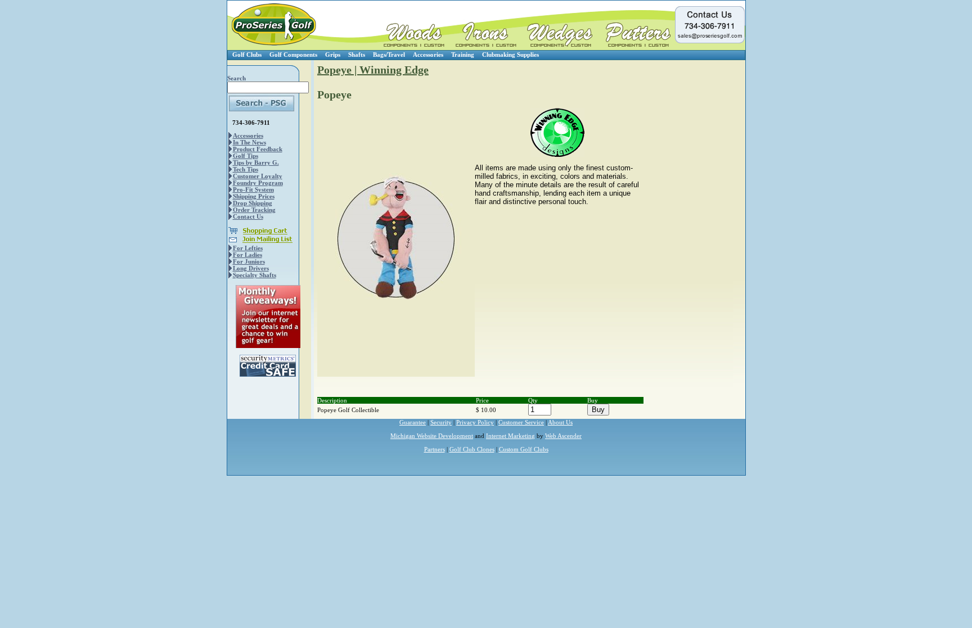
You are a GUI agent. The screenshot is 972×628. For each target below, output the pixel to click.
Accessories (428, 54)
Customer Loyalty (257, 176)
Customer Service (521, 422)
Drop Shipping (252, 203)
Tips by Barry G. (256, 162)
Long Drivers (251, 268)
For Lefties (248, 248)
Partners (434, 449)
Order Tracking (254, 209)
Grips (332, 54)
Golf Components (293, 54)
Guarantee (412, 422)
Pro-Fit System (253, 189)
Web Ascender (563, 435)
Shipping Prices (253, 196)
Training (462, 54)
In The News (249, 142)
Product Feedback (257, 149)
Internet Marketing (510, 435)
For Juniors (249, 261)
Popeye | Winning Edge (373, 70)
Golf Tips (245, 155)
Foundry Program (258, 182)
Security (441, 422)
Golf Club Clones (471, 449)
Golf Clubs (247, 54)
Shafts (356, 54)
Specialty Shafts (254, 275)
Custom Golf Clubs (523, 449)
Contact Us (248, 216)
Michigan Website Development (431, 435)
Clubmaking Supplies (510, 54)
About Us (560, 422)
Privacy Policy (475, 422)
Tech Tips (245, 169)
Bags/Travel (389, 54)
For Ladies (247, 254)
